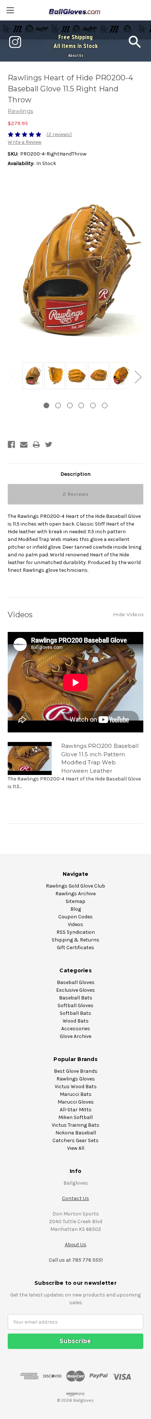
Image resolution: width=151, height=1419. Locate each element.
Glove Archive (75, 1036)
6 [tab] (104, 405)
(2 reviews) (59, 134)
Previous (13, 376)
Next (137, 376)
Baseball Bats (75, 998)
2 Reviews (75, 494)
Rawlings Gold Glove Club (75, 886)
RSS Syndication (75, 932)
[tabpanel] (32, 376)
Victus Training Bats (75, 1125)
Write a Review (24, 142)
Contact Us (75, 1198)
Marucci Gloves (76, 1102)
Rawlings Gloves (75, 1079)
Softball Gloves (75, 1005)
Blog (75, 909)
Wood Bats (76, 1021)
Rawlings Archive (75, 893)
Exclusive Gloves (75, 990)
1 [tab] (46, 405)
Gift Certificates (75, 947)
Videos (75, 924)
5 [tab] (93, 405)
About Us (75, 56)
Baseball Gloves (76, 982)
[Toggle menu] (10, 10)
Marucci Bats (76, 1094)
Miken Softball (75, 1117)
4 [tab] (81, 405)
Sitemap (75, 901)
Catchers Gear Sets (75, 1140)
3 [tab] (70, 405)
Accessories (75, 1028)
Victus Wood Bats (76, 1086)
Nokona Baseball (75, 1133)
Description (75, 474)
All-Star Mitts (76, 1110)
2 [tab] (58, 405)
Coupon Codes (75, 917)
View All (75, 1148)
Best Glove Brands (75, 1071)
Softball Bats (75, 1013)
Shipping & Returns (75, 940)
